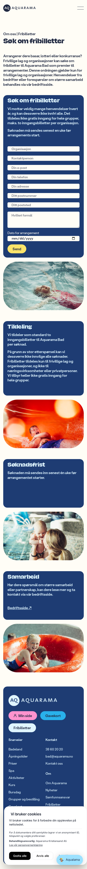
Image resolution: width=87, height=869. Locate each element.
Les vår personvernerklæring (25, 845)
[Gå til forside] (32, 700)
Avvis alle (42, 855)
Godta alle (20, 855)
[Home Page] (19, 8)
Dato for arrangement (23, 233)
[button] (80, 8)
